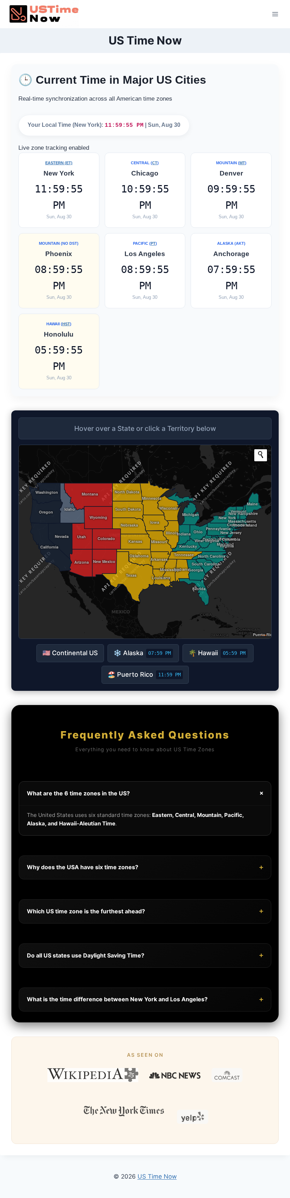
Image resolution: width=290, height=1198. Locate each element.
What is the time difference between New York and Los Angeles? (145, 999)
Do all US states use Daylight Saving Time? (145, 955)
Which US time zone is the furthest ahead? (145, 911)
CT (154, 163)
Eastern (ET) (58, 163)
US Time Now (157, 1176)
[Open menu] (275, 13)
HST (66, 324)
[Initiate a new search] (260, 454)
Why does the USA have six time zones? (145, 867)
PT (153, 243)
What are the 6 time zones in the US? (146, 793)
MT (242, 163)
